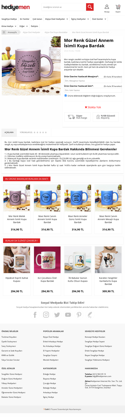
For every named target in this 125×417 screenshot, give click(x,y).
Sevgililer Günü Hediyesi (12, 374)
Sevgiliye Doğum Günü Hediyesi (98, 346)
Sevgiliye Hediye (9, 19)
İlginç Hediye (48, 397)
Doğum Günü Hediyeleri (12, 378)
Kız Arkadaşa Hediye (52, 346)
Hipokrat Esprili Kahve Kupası (16, 279)
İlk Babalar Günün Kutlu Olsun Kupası (78, 279)
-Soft (46, 409)
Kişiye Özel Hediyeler (55, 19)
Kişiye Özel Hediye (51, 337)
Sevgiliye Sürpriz (50, 355)
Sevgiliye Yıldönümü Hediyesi (97, 360)
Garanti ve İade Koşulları (12, 350)
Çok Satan (37, 19)
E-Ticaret (53, 409)
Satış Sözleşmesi (9, 346)
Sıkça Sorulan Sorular (11, 360)
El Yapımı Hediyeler (51, 350)
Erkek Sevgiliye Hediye (94, 350)
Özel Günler (97, 19)
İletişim (34, 26)
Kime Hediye (7, 26)
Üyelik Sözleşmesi (9, 341)
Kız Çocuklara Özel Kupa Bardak (47, 279)
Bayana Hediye (49, 378)
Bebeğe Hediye (49, 388)
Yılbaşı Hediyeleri (9, 383)
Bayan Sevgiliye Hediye (95, 355)
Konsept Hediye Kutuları (95, 337)
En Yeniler (24, 19)
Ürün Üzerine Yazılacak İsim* (78, 86)
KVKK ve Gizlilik (8, 355)
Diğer (22, 26)
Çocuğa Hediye (49, 383)
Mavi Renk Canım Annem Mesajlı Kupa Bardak (108, 219)
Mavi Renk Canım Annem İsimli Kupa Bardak (47, 219)
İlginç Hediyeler (78, 19)
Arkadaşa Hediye (50, 392)
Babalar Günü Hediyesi (11, 397)
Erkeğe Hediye (49, 374)
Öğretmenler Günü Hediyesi (13, 392)
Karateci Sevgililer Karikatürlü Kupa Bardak (108, 280)
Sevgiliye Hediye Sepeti (95, 341)
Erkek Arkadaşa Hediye (53, 341)
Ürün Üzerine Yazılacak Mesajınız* (81, 76)
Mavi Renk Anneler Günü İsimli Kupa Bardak (77, 219)
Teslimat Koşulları (9, 337)
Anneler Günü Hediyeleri (12, 388)
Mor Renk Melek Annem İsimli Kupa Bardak (17, 219)
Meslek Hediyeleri (50, 360)
